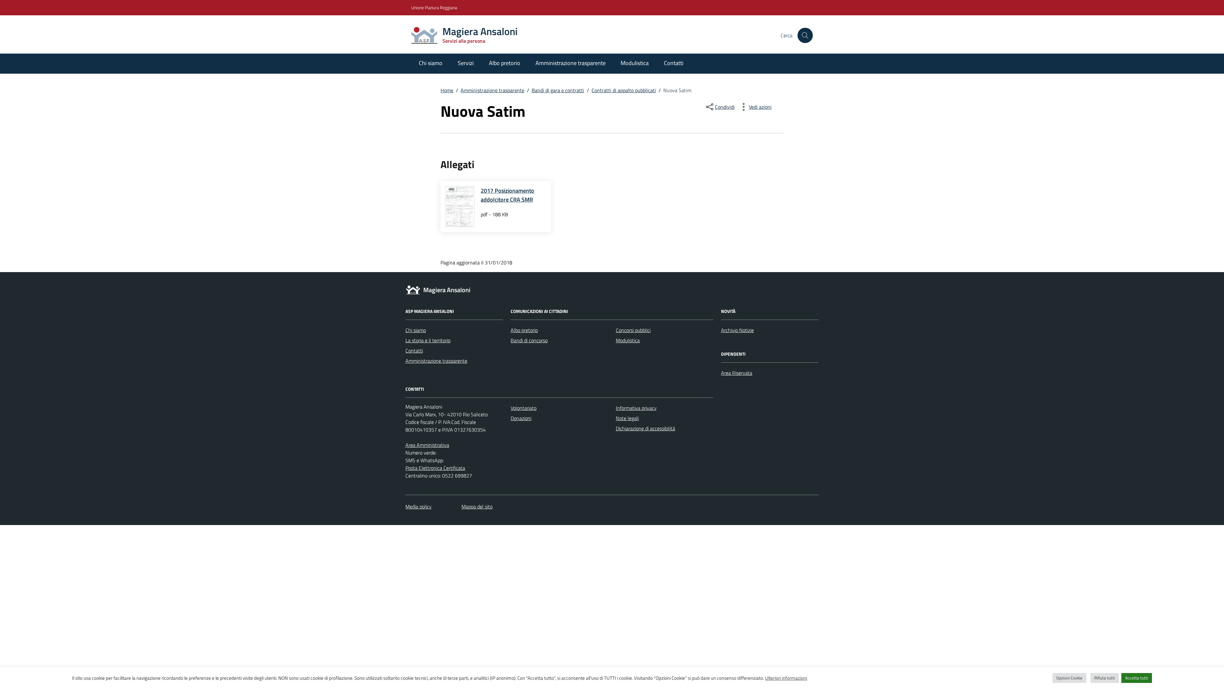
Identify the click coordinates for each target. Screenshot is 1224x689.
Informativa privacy (636, 408)
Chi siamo (430, 63)
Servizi (466, 63)
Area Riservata (736, 373)
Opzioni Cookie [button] (1069, 678)
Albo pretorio (504, 63)
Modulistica (635, 63)
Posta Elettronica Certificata (435, 468)
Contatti (673, 63)
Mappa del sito (477, 506)
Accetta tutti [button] (1136, 678)
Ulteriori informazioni (786, 678)
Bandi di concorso (529, 340)
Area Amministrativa (427, 445)
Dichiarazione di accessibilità (645, 428)
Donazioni (521, 418)
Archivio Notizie (737, 330)
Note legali (627, 418)
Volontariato (523, 408)
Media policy (418, 506)
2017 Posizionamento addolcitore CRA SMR (507, 195)
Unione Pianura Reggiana (434, 7)
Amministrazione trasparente (571, 63)
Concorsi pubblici (633, 330)
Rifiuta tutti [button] (1104, 678)
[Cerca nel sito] (805, 35)
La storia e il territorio (427, 340)
